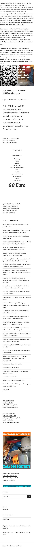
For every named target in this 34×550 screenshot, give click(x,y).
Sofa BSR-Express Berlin (10, 142)
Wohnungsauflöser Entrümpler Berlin (13, 380)
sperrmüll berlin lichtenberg (11, 422)
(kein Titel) (6, 389)
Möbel (4, 507)
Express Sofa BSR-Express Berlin (15, 100)
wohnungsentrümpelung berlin (12, 418)
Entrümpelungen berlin (9, 415)
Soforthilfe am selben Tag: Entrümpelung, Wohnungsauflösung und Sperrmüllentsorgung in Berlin (16, 272)
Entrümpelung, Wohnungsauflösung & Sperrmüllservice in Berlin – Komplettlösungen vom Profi (16, 280)
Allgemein (6, 519)
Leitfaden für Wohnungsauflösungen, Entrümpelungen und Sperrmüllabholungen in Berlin (16, 305)
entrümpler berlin (8, 403)
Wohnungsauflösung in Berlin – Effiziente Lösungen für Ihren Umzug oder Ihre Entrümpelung (15, 358)
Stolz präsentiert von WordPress (12, 546)
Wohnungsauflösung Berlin (11, 208)
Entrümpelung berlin (9, 413)
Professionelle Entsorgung (11, 367)
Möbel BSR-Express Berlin (11, 138)
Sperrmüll (5, 509)
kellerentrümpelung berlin (10, 405)
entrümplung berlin (8, 400)
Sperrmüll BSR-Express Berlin (11, 204)
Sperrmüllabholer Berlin (9, 377)
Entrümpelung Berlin (9, 140)
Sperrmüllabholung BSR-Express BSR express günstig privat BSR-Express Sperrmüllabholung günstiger (17, 73)
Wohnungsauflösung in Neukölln (12, 364)
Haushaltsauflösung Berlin (10, 206)
